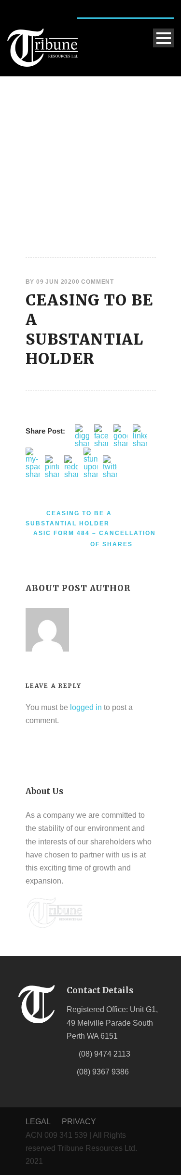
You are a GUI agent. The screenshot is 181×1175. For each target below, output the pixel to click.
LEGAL (39, 1121)
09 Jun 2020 (56, 281)
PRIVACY (79, 1121)
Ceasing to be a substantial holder (89, 329)
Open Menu (163, 38)
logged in (86, 707)
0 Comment (95, 281)
